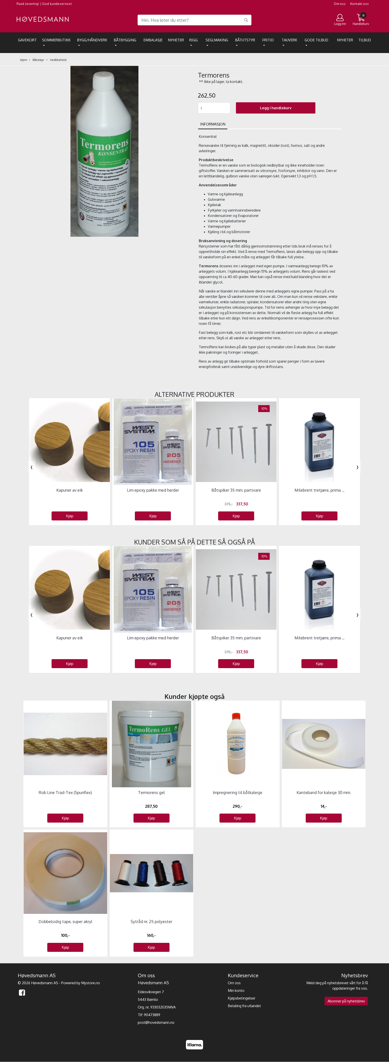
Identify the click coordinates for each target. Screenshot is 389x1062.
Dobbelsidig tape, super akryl (65, 921)
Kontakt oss (359, 4)
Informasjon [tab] (212, 124)
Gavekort (27, 40)
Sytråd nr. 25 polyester (151, 921)
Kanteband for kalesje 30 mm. (323, 792)
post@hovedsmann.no (156, 1022)
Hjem (23, 60)
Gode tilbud (316, 40)
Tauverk (289, 40)
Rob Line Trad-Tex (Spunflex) (65, 792)
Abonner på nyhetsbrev (346, 1001)
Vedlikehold (57, 60)
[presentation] (31, 467)
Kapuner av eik (69, 490)
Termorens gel (151, 792)
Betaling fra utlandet (244, 1006)
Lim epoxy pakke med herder (153, 490)
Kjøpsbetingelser (241, 998)
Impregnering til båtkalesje (237, 792)
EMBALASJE (153, 40)
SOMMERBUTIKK (56, 40)
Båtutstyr (245, 40)
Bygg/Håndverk (92, 40)
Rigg (193, 40)
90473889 (152, 1015)
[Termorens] (104, 152)
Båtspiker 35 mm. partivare (236, 490)
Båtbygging (125, 40)
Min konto (236, 990)
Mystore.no (90, 983)
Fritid (268, 40)
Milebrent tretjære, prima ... (319, 490)
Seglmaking (217, 40)
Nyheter (176, 40)
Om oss (340, 4)
